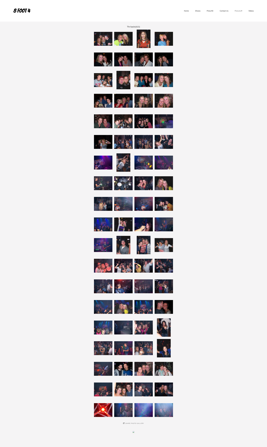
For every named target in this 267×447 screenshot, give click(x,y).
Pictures (238, 11)
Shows (197, 11)
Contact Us (224, 11)
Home (186, 11)
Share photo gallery (134, 423)
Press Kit (210, 11)
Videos (251, 11)
